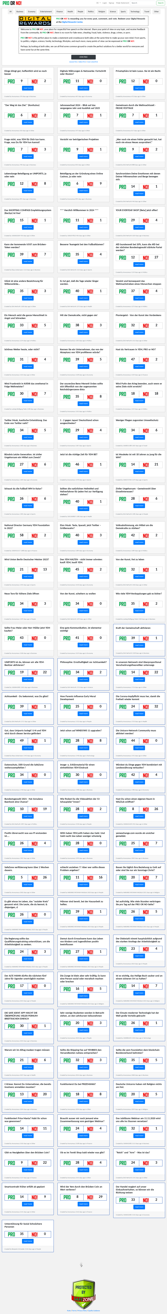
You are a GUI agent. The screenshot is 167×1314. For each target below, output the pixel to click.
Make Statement (122, 3)
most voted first (92, 62)
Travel (146, 12)
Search (160, 3)
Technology (135, 12)
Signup (111, 3)
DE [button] (97, 3)
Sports (123, 12)
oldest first (82, 62)
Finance (60, 12)
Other (156, 12)
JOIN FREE (83, 57)
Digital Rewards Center (72, 22)
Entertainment (46, 12)
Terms (74, 1311)
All (11, 12)
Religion (102, 12)
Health (70, 12)
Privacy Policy (82, 1311)
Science (113, 12)
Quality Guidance (94, 1311)
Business (20, 12)
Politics (91, 12)
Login (105, 3)
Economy (31, 12)
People (80, 12)
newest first (73, 62)
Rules (69, 1311)
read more (28, 88)
